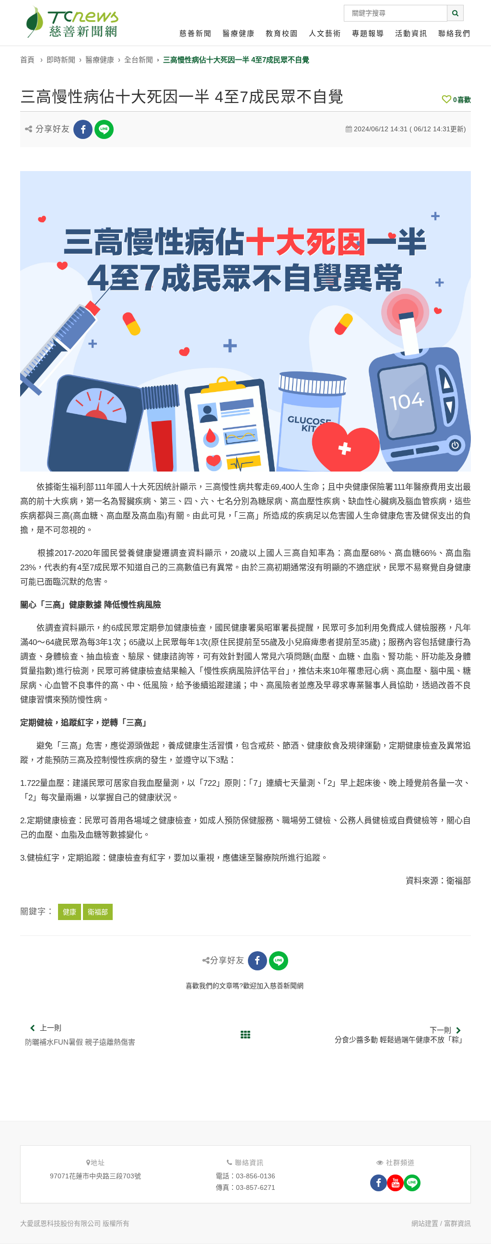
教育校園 (282, 33)
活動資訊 (411, 33)
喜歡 (462, 100)
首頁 (27, 60)
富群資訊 (457, 1223)
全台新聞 (138, 60)
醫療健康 (238, 33)
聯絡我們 (454, 33)
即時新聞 (61, 60)
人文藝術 (325, 33)
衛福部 (98, 912)
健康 (69, 912)
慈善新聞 (195, 33)
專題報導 (368, 33)
